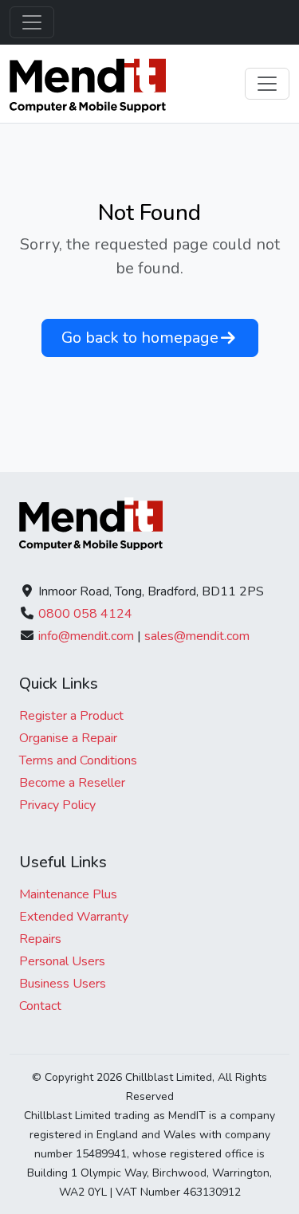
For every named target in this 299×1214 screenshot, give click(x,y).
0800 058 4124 (85, 614)
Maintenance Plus (68, 894)
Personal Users (62, 961)
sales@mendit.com (197, 636)
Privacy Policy (57, 805)
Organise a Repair (68, 738)
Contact (40, 1006)
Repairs (40, 939)
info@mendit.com (86, 636)
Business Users (62, 983)
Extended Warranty (73, 916)
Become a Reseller (72, 783)
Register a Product (71, 716)
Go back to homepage (139, 337)
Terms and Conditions (78, 760)
